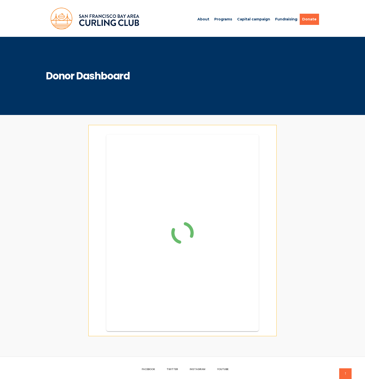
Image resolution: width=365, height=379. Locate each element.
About (203, 19)
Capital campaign (253, 19)
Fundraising (286, 19)
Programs (223, 19)
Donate (309, 19)
